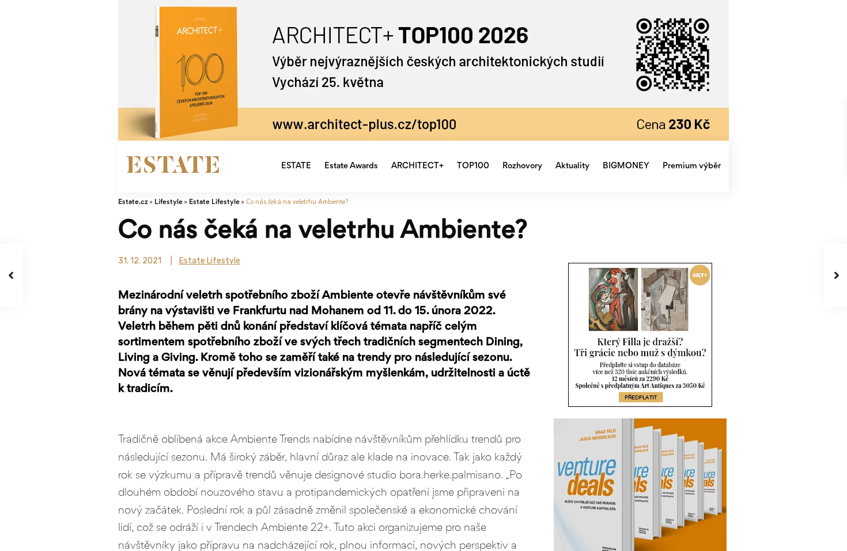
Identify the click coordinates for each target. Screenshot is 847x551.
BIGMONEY (626, 166)
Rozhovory (522, 166)
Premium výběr (692, 166)
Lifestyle (168, 202)
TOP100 (473, 166)
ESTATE (296, 166)
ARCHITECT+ (417, 166)
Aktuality (572, 166)
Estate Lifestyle (214, 202)
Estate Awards (351, 166)
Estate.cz (133, 202)
